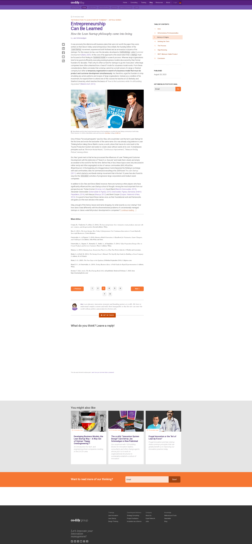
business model (99, 57)
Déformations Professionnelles (168, 33)
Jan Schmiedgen (79, 38)
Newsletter (167, 518)
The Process (162, 46)
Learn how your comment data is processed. (103, 372)
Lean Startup (76, 49)
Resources (159, 2)
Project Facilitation (133, 518)
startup (134, 55)
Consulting (134, 2)
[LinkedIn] (63, 48)
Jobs (147, 521)
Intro (159, 29)
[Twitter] (63, 44)
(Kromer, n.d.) (100, 189)
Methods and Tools (170, 515)
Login (175, 2)
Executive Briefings (104, 7)
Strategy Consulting (133, 515)
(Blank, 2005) (86, 55)
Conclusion (161, 58)
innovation (84, 176)
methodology (125, 52)
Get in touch (108, 315)
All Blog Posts (75, 7)
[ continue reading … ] (128, 210)
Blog (151, 2)
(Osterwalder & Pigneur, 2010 (100, 192)
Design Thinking (113, 521)
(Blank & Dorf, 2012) (87, 84)
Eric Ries (107, 133)
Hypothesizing (162, 50)
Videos (136, 7)
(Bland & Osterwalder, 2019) (125, 189)
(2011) (73, 173)
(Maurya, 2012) (100, 194)
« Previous (77, 289)
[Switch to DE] (180, 2)
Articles (84, 7)
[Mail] (63, 56)
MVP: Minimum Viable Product (168, 54)
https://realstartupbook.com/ (79, 273)
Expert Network (150, 518)
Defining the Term (163, 41)
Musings (114, 7)
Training (143, 2)
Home (125, 2)
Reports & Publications (126, 7)
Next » (137, 289)
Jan (81, 304)
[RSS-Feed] (63, 60)
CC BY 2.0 (117, 133)
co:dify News (92, 7)
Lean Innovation (113, 515)
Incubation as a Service (134, 521)
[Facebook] (63, 52)
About (168, 2)
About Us (148, 515)
